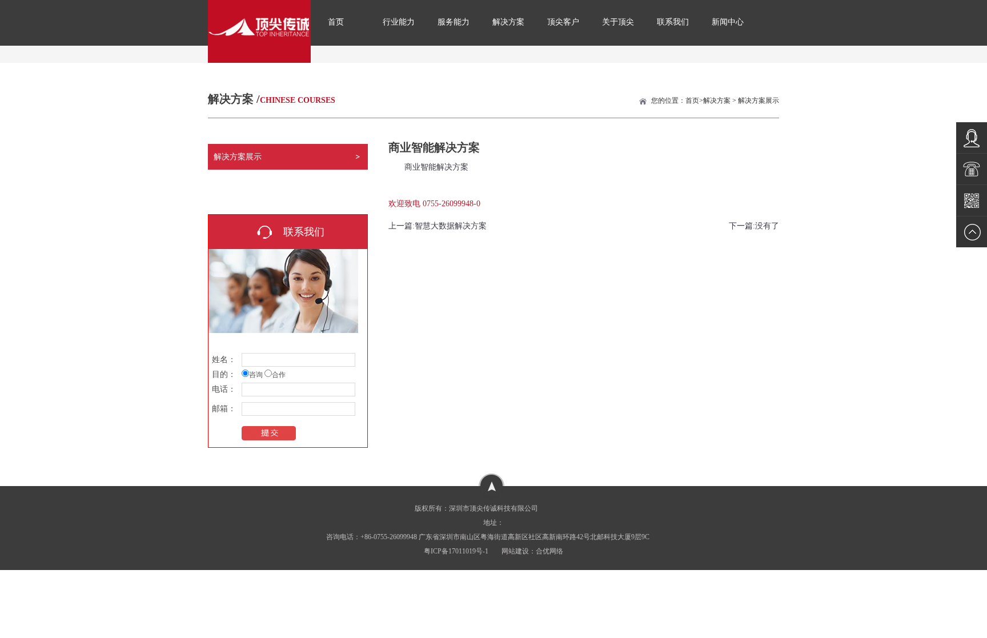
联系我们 (673, 22)
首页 (336, 22)
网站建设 (515, 551)
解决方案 (508, 22)
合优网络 (549, 551)
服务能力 (454, 22)
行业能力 (399, 22)
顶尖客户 (563, 22)
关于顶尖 (618, 22)
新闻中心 (728, 22)
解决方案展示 (758, 101)
